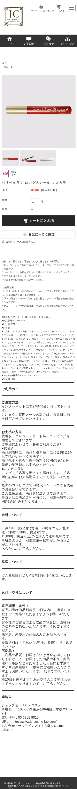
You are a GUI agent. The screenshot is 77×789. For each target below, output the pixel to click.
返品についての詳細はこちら (20, 242)
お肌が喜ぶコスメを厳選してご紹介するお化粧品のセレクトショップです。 (39, 786)
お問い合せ (48, 43)
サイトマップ (67, 43)
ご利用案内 (28, 43)
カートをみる (58, 11)
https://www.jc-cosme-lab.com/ (34, 721)
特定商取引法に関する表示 (48, 783)
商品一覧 (8, 67)
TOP (9, 43)
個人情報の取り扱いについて (17, 783)
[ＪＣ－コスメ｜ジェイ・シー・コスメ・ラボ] (14, 27)
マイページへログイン (41, 11)
